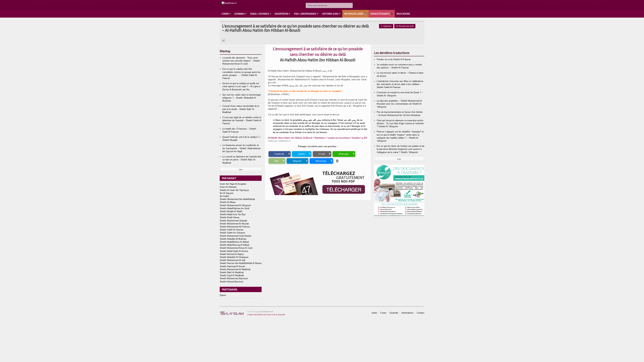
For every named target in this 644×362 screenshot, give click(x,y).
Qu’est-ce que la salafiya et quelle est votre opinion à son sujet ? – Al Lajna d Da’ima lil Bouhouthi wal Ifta (241, 86)
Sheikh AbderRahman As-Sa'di (234, 208)
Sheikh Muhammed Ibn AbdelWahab (237, 199)
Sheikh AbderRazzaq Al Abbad (234, 245)
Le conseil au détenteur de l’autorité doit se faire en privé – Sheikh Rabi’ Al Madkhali (241, 159)
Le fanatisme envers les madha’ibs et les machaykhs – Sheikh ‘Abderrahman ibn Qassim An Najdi (241, 148)
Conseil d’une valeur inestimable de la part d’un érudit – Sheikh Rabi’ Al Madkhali (240, 109)
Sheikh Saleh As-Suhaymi (232, 232)
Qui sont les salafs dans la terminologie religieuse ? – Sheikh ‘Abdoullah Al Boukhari (241, 98)
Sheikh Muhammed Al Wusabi (234, 223)
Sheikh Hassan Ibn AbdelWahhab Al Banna (240, 263)
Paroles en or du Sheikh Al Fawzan (394, 59)
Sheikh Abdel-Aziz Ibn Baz (233, 214)
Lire (241, 169)
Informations (407, 313)
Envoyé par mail (405, 26)
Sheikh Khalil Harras (229, 217)
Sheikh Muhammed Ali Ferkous (235, 226)
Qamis (223, 295)
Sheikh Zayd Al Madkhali (232, 275)
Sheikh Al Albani (227, 202)
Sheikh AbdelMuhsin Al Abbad (234, 242)
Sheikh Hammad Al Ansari (232, 266)
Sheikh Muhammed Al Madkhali (235, 269)
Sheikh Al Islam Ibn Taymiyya (234, 190)
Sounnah (393, 313)
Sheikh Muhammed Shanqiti (233, 220)
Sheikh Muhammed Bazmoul (234, 278)
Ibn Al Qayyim (226, 193)
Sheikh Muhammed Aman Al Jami (236, 248)
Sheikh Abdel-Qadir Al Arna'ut (234, 251)
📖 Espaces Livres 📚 (355, 13)
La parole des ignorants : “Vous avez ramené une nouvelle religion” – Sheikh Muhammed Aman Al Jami (241, 60)
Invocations (403, 13)
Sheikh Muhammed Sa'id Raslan (235, 236)
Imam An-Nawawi (228, 187)
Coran (383, 313)
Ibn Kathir (224, 196)
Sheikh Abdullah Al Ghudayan (234, 257)
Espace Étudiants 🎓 (381, 13)
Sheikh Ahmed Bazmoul (231, 281)
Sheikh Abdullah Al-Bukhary (233, 239)
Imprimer (386, 26)
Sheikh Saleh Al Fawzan (231, 229)
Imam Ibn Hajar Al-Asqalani (233, 184)
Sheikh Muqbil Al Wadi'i (231, 211)
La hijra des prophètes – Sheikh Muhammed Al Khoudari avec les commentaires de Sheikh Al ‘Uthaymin (399, 104)
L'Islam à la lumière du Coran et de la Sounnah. (266, 315)
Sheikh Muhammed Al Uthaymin (235, 205)
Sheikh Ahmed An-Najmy (232, 254)
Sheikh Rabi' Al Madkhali (232, 272)
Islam (374, 313)
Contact (420, 313)
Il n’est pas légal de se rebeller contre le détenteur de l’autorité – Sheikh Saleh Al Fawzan (241, 120)
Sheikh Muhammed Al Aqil (232, 260)
